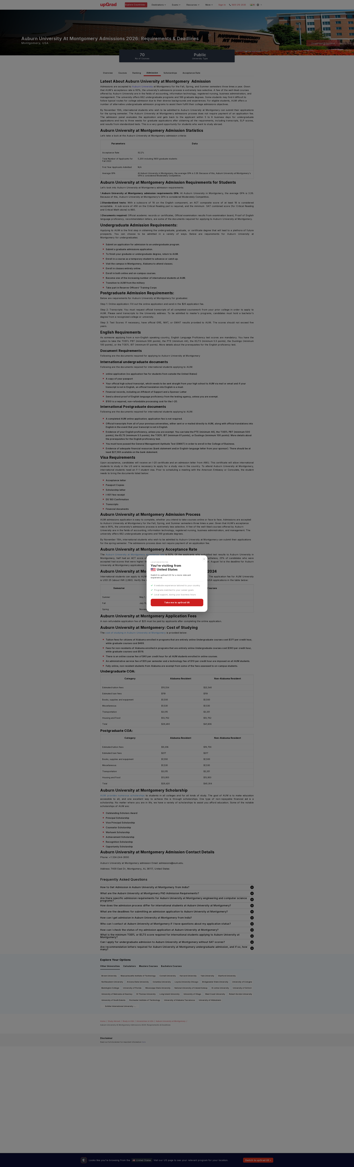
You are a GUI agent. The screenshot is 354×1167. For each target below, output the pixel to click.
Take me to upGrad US (177, 602)
